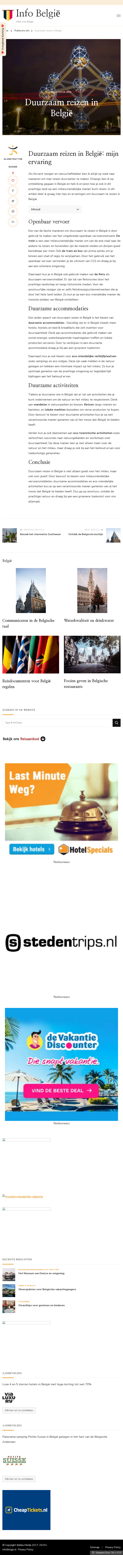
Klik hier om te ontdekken (19, 1410)
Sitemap (94, 1547)
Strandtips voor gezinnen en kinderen (41, 1305)
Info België (38, 13)
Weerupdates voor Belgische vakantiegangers (47, 1289)
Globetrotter (13, 159)
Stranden (24, 1301)
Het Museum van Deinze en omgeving (41, 1273)
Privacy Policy (25, 1549)
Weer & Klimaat (27, 1285)
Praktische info (61, 92)
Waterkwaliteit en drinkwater (89, 621)
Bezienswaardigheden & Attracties (38, 1269)
